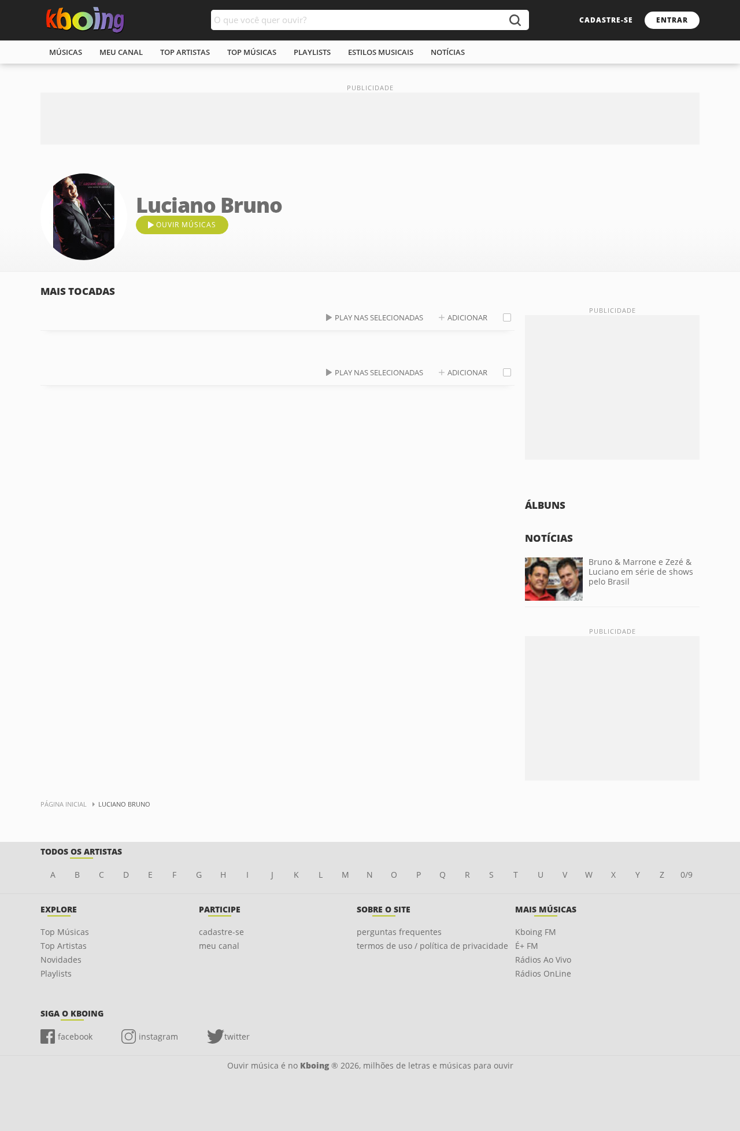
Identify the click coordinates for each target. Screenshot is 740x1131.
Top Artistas (63, 945)
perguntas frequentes (399, 931)
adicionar (467, 317)
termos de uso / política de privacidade (432, 945)
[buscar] (514, 20)
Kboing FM (535, 931)
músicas (65, 52)
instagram (158, 1036)
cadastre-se (606, 20)
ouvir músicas (186, 225)
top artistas (185, 52)
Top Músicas (64, 931)
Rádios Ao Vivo (543, 959)
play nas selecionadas (379, 317)
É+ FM (526, 945)
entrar (672, 20)
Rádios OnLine (543, 973)
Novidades (61, 959)
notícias (448, 52)
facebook (75, 1036)
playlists (312, 52)
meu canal (121, 52)
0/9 (686, 874)
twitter (237, 1036)
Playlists (56, 973)
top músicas (251, 52)
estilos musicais (380, 52)
